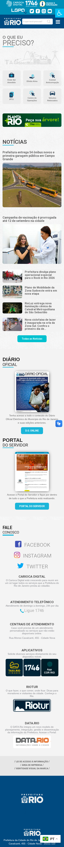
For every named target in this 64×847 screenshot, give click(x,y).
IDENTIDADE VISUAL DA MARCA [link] (32, 768)
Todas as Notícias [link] (32, 338)
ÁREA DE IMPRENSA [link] (32, 765)
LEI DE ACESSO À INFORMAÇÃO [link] (32, 761)
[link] (59, 13)
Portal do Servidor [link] (32, 506)
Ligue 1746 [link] (34, 610)
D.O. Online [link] (32, 430)
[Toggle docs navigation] (58, 22)
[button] (49, 21)
